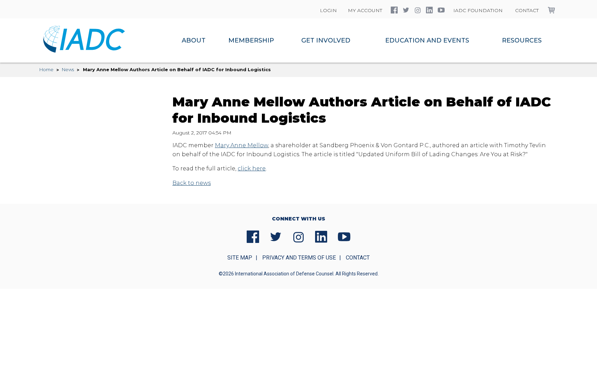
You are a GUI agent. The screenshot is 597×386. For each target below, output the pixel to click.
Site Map (239, 257)
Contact (527, 10)
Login (328, 10)
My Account (365, 10)
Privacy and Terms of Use (299, 257)
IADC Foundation (478, 10)
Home (46, 69)
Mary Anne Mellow (241, 145)
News (68, 69)
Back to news (191, 183)
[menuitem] (193, 40)
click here (252, 168)
